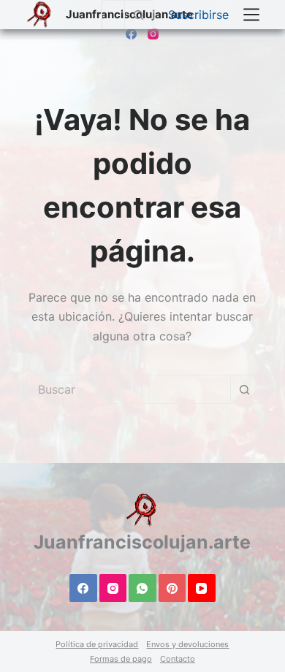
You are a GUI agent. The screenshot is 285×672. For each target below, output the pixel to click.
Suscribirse (198, 14)
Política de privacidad (97, 644)
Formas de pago (121, 659)
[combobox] (113, 14)
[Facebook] (131, 33)
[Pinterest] (172, 588)
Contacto (177, 659)
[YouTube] (202, 588)
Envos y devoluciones (187, 644)
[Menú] (251, 15)
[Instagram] (153, 33)
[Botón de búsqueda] (139, 14)
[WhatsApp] (142, 588)
